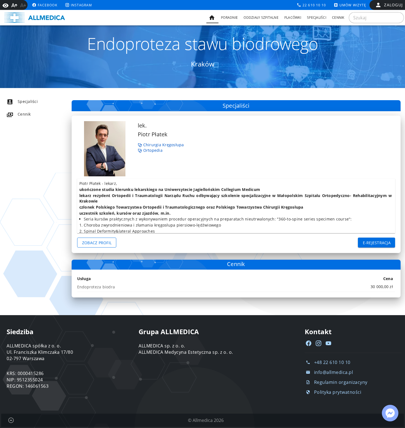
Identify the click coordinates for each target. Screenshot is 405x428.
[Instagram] (318, 343)
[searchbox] (376, 17)
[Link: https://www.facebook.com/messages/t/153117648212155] (390, 413)
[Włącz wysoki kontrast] (5, 5)
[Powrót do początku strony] (11, 420)
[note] (236, 287)
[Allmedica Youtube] (328, 343)
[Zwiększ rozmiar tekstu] (14, 5)
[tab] (212, 17)
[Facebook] (309, 343)
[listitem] (32, 101)
